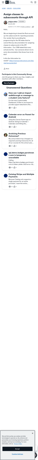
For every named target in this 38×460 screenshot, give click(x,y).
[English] (10, 2)
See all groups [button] (9, 83)
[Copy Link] (33, 27)
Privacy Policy (18, 443)
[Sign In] (35, 2)
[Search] (31, 2)
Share (6, 69)
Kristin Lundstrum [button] (25, 26)
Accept (17, 449)
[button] (5, 22)
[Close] (32, 433)
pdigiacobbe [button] (12, 22)
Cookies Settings (17, 454)
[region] (17, 445)
